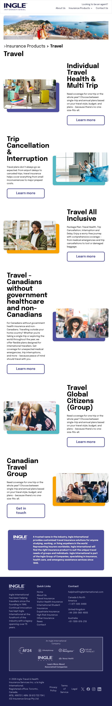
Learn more (85, 120)
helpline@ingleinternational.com (85, 592)
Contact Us (102, 8)
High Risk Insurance (47, 615)
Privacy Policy (53, 689)
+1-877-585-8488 (77, 604)
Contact (41, 625)
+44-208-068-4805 (78, 613)
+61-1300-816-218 (77, 621)
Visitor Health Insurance (50, 602)
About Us (60, 8)
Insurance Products (79, 8)
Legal (74, 689)
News (40, 621)
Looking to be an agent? (95, 4)
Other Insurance (45, 618)
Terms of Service (64, 689)
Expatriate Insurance (48, 612)
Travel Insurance (45, 598)
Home (40, 592)
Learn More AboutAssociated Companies (56, 665)
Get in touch (21, 511)
